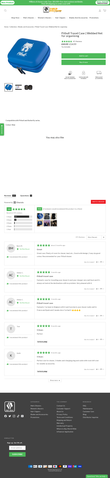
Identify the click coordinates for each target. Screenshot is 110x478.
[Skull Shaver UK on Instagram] (14, 416)
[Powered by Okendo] (14, 202)
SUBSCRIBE (17, 454)
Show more (54, 380)
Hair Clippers (60, 18)
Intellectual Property (65, 426)
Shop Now (15, 18)
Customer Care (88, 411)
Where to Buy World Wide (66, 429)
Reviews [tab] (9, 196)
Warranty (60, 423)
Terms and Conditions (65, 417)
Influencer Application (65, 432)
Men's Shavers (29, 18)
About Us (60, 411)
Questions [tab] (25, 196)
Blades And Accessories (78, 18)
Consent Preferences (55, 471)
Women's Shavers (45, 18)
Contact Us (61, 406)
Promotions (94, 18)
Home (6, 27)
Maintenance (88, 409)
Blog (84, 414)
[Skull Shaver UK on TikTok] (18, 416)
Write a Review (98, 202)
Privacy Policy (62, 414)
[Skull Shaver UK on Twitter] (9, 416)
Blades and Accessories (26, 27)
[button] (71, 41)
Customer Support (63, 409)
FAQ (84, 406)
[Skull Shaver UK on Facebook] (5, 416)
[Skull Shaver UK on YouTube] (22, 416)
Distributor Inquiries (90, 417)
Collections (13, 27)
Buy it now (83, 62)
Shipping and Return (64, 420)
